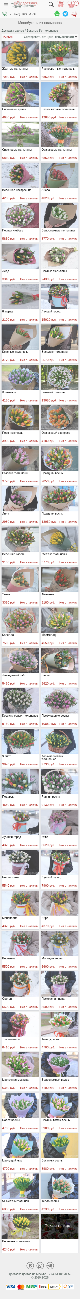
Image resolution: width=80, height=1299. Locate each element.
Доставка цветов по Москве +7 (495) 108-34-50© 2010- (40, 1275)
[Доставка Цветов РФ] (24, 4)
